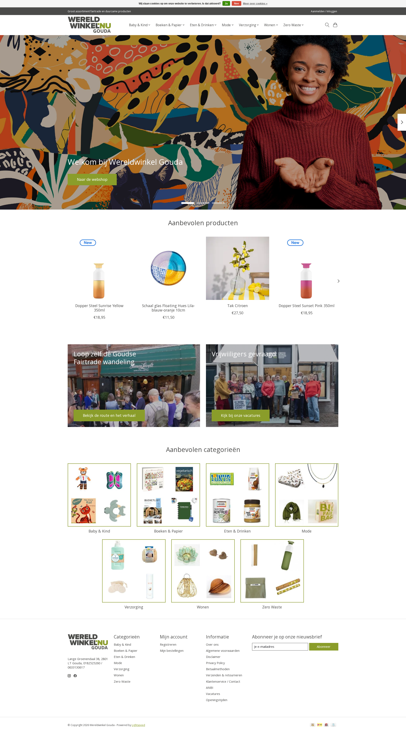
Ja (226, 3)
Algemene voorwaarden (223, 650)
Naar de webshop (92, 179)
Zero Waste (272, 606)
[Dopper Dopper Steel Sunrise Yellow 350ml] (99, 268)
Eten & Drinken (237, 531)
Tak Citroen (237, 305)
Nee (236, 3)
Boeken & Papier (168, 531)
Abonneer (324, 646)
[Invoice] (333, 725)
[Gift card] (326, 725)
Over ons (212, 644)
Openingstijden (216, 700)
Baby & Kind (99, 531)
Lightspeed (138, 725)
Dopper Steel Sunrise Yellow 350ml (99, 308)
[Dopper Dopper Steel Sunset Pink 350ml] (306, 268)
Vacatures (213, 694)
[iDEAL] (319, 725)
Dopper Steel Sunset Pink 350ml (307, 305)
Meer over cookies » (255, 3)
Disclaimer (213, 657)
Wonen (203, 606)
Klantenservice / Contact (223, 681)
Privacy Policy (215, 663)
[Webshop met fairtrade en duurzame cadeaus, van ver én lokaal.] (89, 24)
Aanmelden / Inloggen (324, 11)
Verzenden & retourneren (224, 675)
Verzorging (134, 606)
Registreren (168, 644)
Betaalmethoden (218, 669)
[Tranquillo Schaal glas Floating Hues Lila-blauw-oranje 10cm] (168, 268)
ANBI (209, 687)
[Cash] (312, 725)
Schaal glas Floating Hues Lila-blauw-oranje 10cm (168, 308)
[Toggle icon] (327, 25)
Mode (306, 531)
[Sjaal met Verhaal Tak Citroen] (237, 268)
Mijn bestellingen (172, 650)
